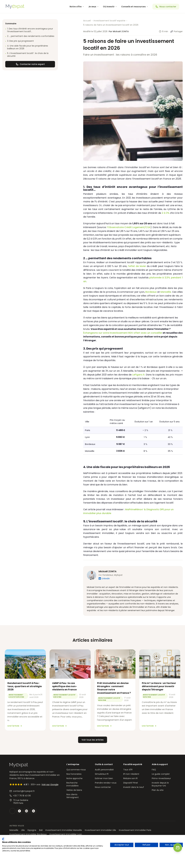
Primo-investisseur (161, 778)
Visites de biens (74, 790)
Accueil (87, 20)
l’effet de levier (137, 266)
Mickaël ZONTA (107, 571)
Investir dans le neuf (133, 787)
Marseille (165, 292)
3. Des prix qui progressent (19, 41)
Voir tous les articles (93, 739)
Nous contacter (167, 6)
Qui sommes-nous (76, 769)
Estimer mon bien (104, 778)
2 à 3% (165, 213)
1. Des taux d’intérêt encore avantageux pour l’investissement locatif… (29, 30)
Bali (41, 830)
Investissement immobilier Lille (100, 830)
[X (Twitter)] (12, 811)
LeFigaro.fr (138, 374)
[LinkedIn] (33, 811)
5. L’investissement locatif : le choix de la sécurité (26, 54)
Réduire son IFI (130, 778)
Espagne (32, 830)
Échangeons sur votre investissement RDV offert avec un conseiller (122, 333)
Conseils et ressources (133, 6)
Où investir (109, 6)
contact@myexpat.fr (24, 791)
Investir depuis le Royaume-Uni (160, 784)
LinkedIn (106, 578)
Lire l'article (13, 725)
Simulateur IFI (102, 774)
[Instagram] (26, 811)
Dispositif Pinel (130, 782)
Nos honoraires (73, 774)
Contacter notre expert (32, 64)
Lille (23, 830)
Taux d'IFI (127, 769)
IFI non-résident (131, 774)
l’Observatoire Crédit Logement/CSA (128, 227)
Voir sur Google (50, 784)
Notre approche (74, 778)
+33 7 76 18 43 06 (22, 795)
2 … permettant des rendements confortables (29, 36)
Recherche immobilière (72, 784)
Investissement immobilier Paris (135, 830)
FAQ (154, 769)
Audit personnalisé (104, 769)
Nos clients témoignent (72, 796)
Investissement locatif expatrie (109, 20)
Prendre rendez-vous (105, 782)
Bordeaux (151, 292)
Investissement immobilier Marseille (63, 830)
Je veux (92, 6)
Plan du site (158, 790)
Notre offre (76, 6)
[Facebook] (19, 811)
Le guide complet (161, 774)
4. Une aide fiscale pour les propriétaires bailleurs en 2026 (26, 47)
